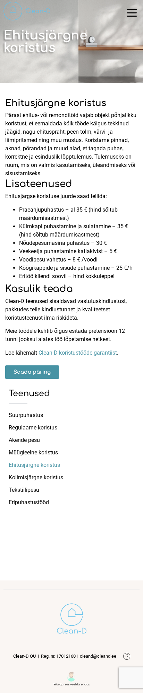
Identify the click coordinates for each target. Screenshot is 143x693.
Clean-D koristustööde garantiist (78, 352)
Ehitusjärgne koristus (34, 465)
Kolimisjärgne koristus (36, 477)
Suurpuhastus (26, 415)
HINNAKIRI (71, 544)
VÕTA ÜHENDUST (71, 525)
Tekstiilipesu (24, 490)
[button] (131, 14)
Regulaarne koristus (33, 427)
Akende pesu (24, 440)
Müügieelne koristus (33, 452)
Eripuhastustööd (29, 502)
